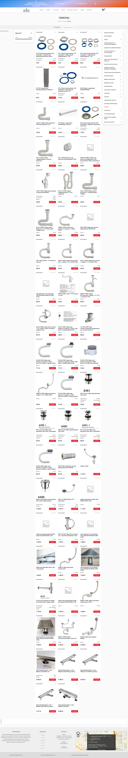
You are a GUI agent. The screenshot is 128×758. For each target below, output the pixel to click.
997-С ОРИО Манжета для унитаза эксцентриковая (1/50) (67, 158)
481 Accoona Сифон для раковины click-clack (90, 394)
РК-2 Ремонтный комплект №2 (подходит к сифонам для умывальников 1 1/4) (89, 55)
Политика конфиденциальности (48, 755)
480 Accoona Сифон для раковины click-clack (68, 430)
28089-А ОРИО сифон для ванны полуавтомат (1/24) (89, 601)
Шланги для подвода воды (110, 118)
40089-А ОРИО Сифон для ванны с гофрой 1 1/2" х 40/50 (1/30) (46, 394)
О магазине (56, 10)
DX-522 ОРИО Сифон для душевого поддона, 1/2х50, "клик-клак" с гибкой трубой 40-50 (68, 362)
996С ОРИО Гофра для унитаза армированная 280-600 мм (89, 228)
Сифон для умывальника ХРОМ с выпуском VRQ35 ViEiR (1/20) (45, 534)
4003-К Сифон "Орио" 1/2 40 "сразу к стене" (68, 294)
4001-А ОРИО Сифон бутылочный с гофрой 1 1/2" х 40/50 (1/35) (90, 261)
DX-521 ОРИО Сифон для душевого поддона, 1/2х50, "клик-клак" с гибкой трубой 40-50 (68, 328)
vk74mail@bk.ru (61, 3)
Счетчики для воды (109, 113)
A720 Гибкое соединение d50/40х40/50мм (87, 89)
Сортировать (57, 27)
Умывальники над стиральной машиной (110, 43)
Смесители (107, 110)
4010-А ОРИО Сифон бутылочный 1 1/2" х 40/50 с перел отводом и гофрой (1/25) (45, 328)
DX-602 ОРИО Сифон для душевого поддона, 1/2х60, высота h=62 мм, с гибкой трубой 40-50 (45, 362)
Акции (63, 10)
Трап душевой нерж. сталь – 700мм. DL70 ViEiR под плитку (88, 670)
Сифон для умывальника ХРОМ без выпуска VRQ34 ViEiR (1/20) (67, 601)
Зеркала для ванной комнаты (112, 72)
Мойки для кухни (109, 82)
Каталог (48, 10)
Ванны (106, 39)
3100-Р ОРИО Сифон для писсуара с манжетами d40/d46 (46, 191)
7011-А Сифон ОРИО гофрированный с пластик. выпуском (44, 159)
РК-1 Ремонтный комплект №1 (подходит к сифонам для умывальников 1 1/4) (67, 55)
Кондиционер (108, 56)
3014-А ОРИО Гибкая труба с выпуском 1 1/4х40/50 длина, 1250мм (88, 192)
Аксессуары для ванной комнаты (110, 60)
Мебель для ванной (109, 79)
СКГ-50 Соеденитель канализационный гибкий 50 (44, 89)
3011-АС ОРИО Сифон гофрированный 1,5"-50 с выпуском (65, 192)
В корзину (52, 62)
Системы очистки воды (110, 103)
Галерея (43, 742)
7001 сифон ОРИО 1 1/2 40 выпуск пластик (46, 261)
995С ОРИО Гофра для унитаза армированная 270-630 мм (67, 466)
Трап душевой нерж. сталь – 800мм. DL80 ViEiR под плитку (44, 705)
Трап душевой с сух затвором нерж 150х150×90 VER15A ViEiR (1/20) (89, 535)
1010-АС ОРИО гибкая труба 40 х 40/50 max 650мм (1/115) (45, 123)
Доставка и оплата (72, 10)
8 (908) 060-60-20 (82, 3)
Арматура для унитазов (110, 64)
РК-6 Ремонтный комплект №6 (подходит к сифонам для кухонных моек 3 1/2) (67, 90)
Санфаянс (107, 93)
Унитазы (106, 96)
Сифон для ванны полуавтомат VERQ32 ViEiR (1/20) (89, 500)
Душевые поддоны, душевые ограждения (110, 68)
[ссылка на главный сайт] (26, 10)
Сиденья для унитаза (110, 100)
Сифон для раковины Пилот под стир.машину (45, 568)
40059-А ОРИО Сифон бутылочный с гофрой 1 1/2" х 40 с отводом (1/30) (89, 295)
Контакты (89, 10)
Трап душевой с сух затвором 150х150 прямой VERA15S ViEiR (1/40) (45, 295)
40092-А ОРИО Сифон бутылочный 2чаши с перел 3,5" (67, 637)
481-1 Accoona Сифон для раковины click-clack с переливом (90, 430)
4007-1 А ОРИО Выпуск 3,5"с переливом (66, 500)
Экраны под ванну (109, 122)
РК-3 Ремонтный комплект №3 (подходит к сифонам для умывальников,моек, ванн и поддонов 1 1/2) (45, 55)
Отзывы (82, 10)
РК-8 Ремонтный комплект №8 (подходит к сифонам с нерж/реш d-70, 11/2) (90, 124)
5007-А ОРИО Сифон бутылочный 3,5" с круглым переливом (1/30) (68, 534)
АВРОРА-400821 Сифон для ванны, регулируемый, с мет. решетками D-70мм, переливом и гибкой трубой (90, 159)
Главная (41, 10)
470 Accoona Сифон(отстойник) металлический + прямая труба (45, 601)
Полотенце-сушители (110, 89)
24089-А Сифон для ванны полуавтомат (65, 568)
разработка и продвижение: (80, 755)
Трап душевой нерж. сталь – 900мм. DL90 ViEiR (66, 705)
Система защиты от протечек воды (109, 52)
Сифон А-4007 (84, 466)
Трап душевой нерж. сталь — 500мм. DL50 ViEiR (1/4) (44, 670)
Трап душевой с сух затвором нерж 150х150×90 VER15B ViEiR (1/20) (45, 638)
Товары (42, 737)
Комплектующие (108, 75)
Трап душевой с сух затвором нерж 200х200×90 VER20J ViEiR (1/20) (89, 569)
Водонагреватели (109, 32)
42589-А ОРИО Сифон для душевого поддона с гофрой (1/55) (66, 229)
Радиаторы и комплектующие (112, 47)
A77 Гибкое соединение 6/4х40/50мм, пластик (65, 123)
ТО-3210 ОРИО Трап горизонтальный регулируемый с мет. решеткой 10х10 (90, 328)
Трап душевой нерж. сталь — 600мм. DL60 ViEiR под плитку (66, 670)
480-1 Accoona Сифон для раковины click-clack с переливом (46, 430)
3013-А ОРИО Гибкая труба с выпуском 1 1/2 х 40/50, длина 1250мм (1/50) (44, 229)
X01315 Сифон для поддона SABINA (88, 637)
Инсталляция (108, 36)
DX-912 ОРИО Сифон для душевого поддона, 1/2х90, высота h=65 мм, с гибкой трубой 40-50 (68, 395)
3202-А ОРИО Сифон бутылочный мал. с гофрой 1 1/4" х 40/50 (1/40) (68, 261)
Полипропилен (108, 86)
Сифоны (106, 107)
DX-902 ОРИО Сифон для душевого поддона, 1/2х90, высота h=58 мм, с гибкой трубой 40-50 (45, 467)
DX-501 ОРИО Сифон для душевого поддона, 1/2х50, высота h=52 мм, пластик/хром (89, 362)
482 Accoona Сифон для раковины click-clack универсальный (46, 500)
